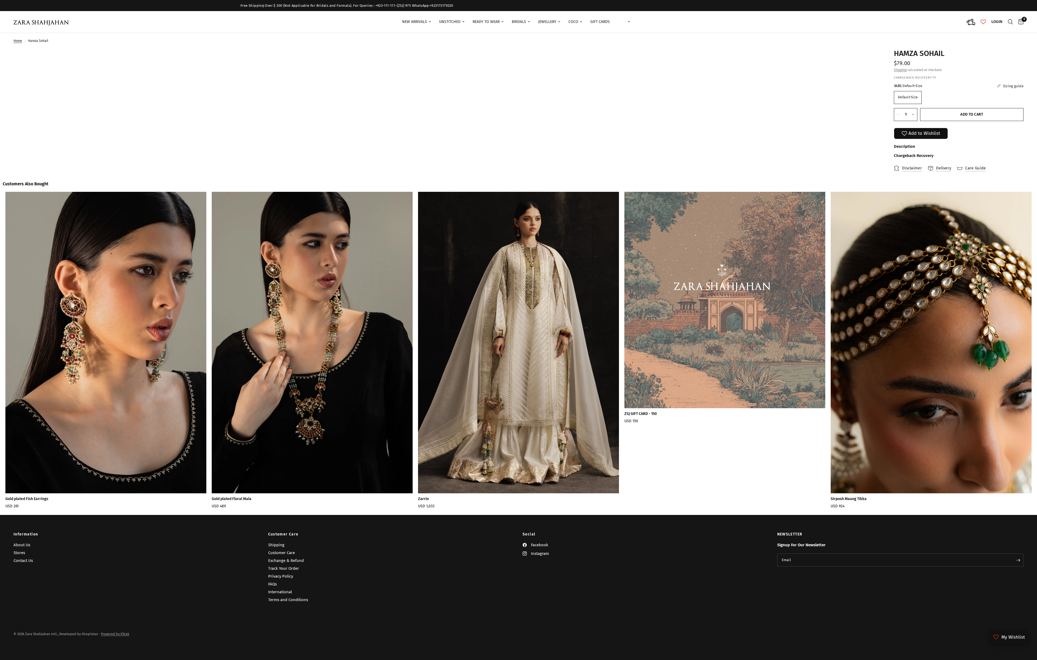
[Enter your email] (1018, 560)
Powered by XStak (115, 634)
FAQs (272, 584)
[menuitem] (416, 22)
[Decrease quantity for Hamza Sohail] (898, 114)
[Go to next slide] (988, 352)
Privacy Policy (280, 576)
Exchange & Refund (286, 560)
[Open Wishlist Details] (983, 22)
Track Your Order (283, 568)
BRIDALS (519, 21)
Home (18, 41)
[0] (1019, 22)
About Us (22, 544)
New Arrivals (414, 21)
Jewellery (547, 21)
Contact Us (23, 560)
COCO (573, 21)
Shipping (900, 70)
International (280, 591)
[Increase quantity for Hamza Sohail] (913, 114)
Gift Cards (600, 21)
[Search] (1010, 22)
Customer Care (283, 534)
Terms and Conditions (288, 599)
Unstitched (449, 21)
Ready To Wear (486, 21)
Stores (19, 552)
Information (26, 534)
